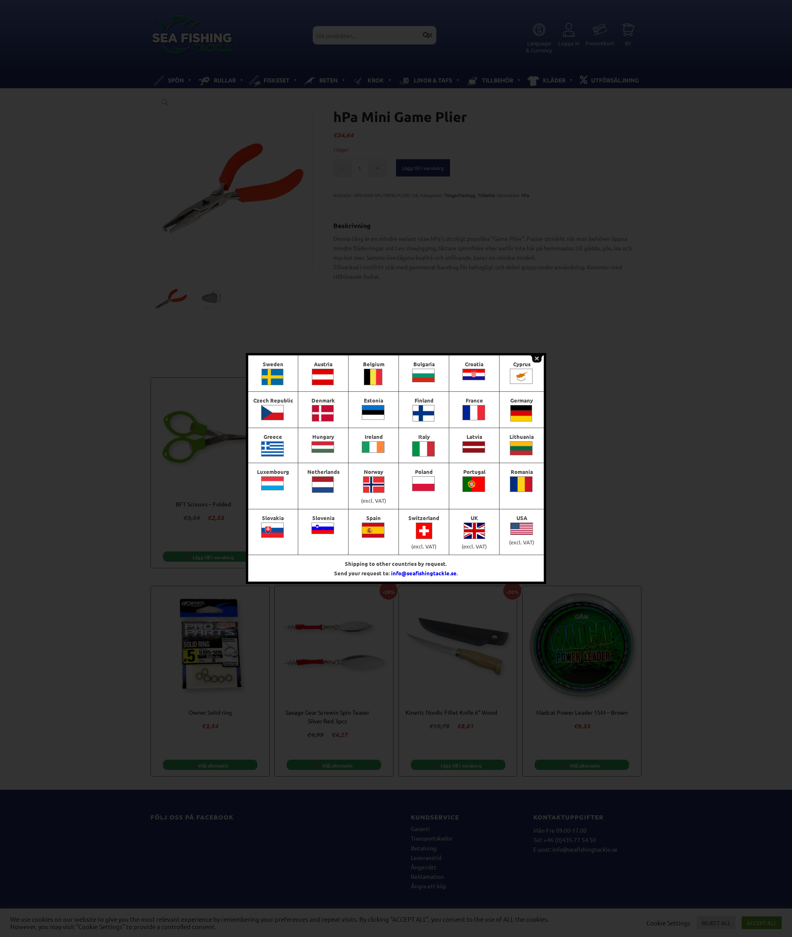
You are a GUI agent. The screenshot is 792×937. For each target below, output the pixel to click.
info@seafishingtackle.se (424, 573)
